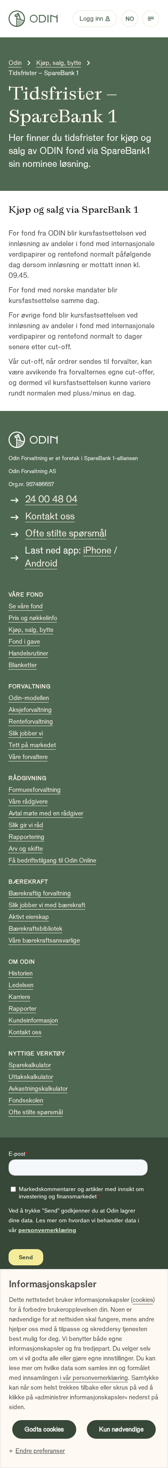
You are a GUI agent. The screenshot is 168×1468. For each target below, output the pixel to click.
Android (41, 563)
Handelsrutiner (28, 653)
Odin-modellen (29, 698)
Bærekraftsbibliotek (35, 929)
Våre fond (26, 594)
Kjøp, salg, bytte (58, 63)
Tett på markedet (32, 745)
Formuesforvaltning (35, 790)
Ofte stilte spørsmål (65, 533)
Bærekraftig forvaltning (40, 893)
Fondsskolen (26, 1100)
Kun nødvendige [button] (121, 1429)
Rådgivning (27, 778)
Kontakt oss (50, 516)
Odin (15, 63)
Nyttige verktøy (37, 1053)
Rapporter (22, 1009)
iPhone (97, 550)
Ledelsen (21, 985)
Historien (21, 973)
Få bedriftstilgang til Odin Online (52, 860)
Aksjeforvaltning (30, 710)
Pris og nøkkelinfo (33, 618)
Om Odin (22, 961)
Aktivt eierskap (29, 917)
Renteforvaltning (31, 722)
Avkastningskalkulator (38, 1089)
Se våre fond (26, 606)
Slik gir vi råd (26, 825)
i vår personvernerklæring (94, 1378)
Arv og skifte (26, 849)
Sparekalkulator (30, 1065)
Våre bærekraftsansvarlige (44, 940)
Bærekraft (28, 881)
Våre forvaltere (28, 757)
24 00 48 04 (51, 499)
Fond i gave (24, 642)
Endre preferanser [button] (40, 1451)
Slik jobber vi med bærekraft (47, 905)
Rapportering (26, 837)
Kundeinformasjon (33, 1020)
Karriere (19, 997)
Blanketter (23, 665)
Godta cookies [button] (44, 1429)
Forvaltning (30, 686)
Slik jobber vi (26, 733)
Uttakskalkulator (31, 1077)
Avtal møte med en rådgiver (46, 813)
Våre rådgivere (28, 802)
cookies (143, 1300)
